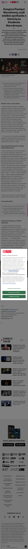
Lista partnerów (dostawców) (9, 283)
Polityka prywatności (13, 270)
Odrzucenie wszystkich (14, 292)
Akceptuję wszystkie (14, 296)
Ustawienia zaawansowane (14, 288)
